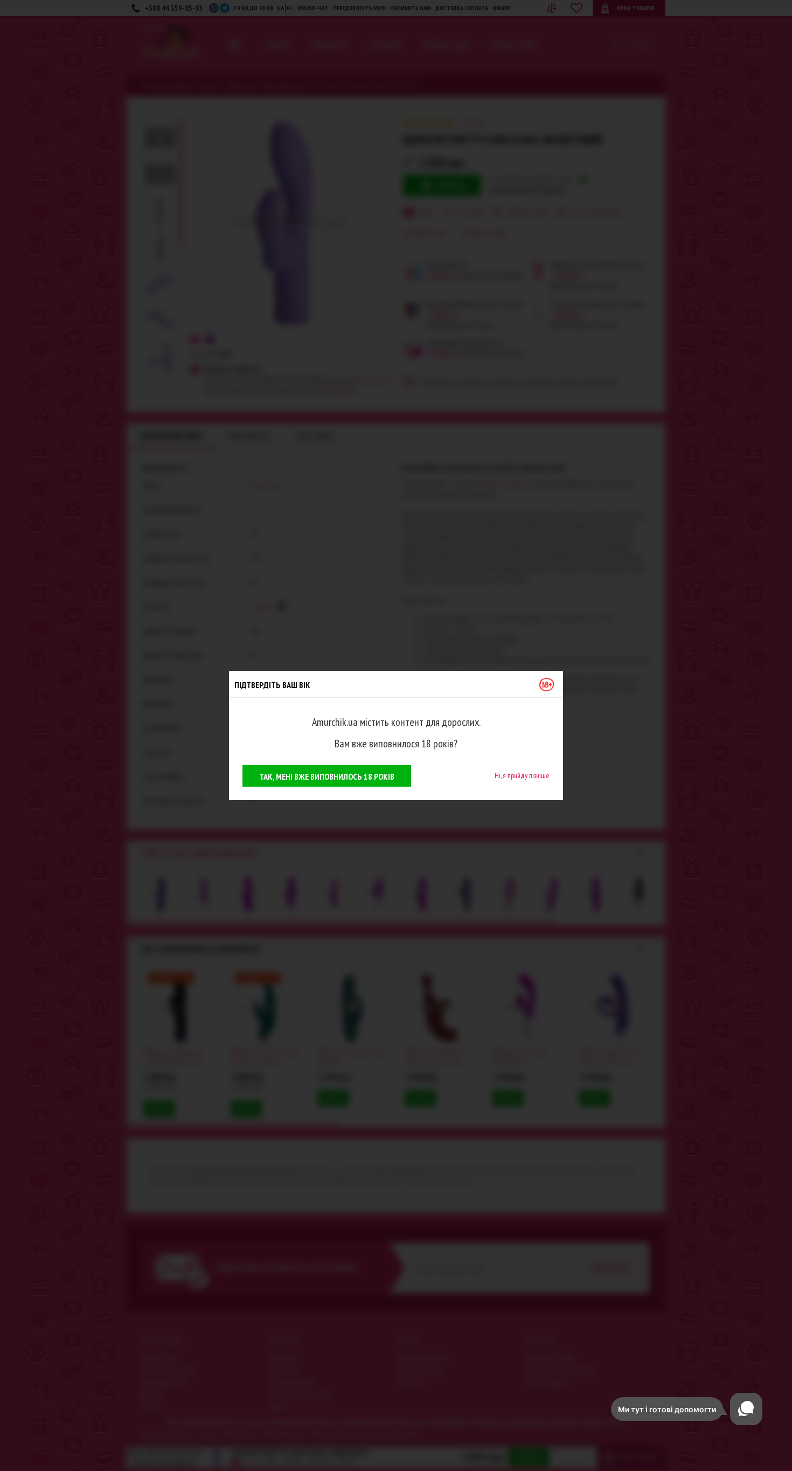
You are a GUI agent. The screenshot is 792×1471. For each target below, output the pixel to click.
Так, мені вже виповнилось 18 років (326, 776)
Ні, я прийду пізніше (522, 775)
